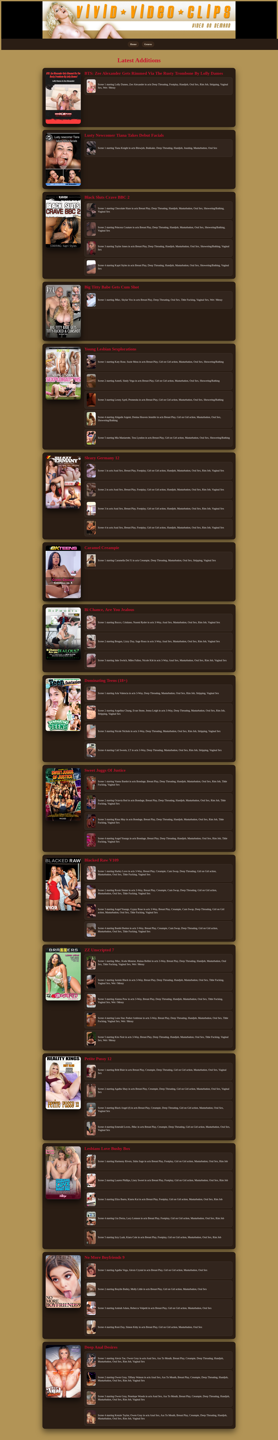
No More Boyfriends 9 (104, 1257)
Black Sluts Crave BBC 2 (107, 197)
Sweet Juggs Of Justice (105, 770)
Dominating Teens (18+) (105, 680)
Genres (148, 44)
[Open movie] (63, 97)
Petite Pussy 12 (97, 1058)
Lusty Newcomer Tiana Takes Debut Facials (124, 135)
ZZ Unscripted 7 (99, 950)
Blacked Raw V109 (101, 860)
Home (133, 44)
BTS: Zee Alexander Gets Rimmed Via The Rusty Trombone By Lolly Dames (153, 73)
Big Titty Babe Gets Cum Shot (111, 287)
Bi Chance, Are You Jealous (109, 609)
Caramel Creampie (101, 547)
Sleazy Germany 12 (101, 458)
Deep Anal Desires (100, 1347)
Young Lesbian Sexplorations (110, 349)
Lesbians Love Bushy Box (107, 1148)
